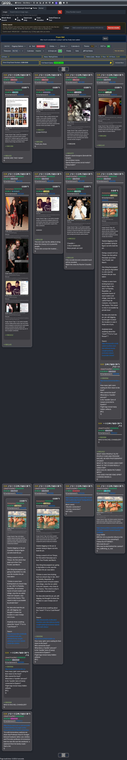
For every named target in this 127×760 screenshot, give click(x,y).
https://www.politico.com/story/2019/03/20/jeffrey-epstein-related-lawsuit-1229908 (110, 530)
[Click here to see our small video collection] (46, 3)
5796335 (81, 493)
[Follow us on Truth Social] (56, 3)
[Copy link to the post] (25, 75)
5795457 (112, 493)
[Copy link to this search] (111, 62)
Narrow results (113, 28)
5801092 (112, 181)
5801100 (83, 194)
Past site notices (119, 51)
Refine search (7, 25)
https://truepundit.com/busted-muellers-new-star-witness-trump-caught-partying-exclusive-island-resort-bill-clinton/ (16, 638)
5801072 (83, 95)
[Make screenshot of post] (22, 75)
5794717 (19, 721)
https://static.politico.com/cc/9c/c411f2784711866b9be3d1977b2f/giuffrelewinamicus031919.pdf (79, 500)
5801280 (19, 181)
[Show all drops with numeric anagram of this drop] (14, 75)
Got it (105, 38)
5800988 (116, 374)
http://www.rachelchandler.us (15, 669)
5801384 (52, 95)
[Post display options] (9, 75)
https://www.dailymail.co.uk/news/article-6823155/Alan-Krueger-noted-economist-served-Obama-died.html (17, 728)
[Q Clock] (34, 3)
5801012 (114, 433)
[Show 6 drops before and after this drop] (12, 75)
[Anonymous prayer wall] (43, 3)
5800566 (105, 200)
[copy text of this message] (24, 75)
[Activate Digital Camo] (18, 75)
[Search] (60, 12)
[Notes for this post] (20, 75)
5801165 (21, 194)
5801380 (81, 82)
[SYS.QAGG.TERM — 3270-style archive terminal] (49, 3)
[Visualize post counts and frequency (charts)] (37, 3)
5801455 (19, 82)
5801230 (50, 181)
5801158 (81, 181)
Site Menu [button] (26, 3)
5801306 (112, 82)
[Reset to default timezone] (19, 51)
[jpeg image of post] (16, 75)
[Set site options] (63, 3)
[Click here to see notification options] (52, 3)
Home (19, 3)
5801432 (21, 95)
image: (67, 28)
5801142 (114, 95)
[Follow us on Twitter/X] (60, 3)
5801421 (50, 82)
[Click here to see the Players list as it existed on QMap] (40, 3)
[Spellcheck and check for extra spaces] (29, 75)
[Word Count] (10, 75)
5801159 (52, 194)
